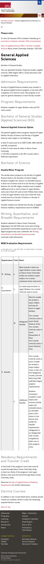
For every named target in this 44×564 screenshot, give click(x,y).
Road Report (27, 522)
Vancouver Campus (30, 544)
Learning (4, 519)
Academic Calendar (30, 519)
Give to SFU (26, 525)
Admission (5, 513)
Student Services (7, 9)
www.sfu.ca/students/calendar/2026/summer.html (21, 41)
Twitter (4, 542)
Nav (39, 15)
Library (25, 516)
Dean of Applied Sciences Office (13, 46)
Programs (5, 516)
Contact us (26, 536)
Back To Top (5, 507)
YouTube (4, 544)
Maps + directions (29, 513)
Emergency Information (27, 529)
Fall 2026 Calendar (7, 21)
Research (5, 522)
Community (5, 525)
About (3, 528)
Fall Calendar (8, 11)
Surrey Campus (28, 542)
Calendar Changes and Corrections (13, 553)
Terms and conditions (9, 556)
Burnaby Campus (29, 539)
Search (39, 3)
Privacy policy (6, 558)
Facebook (5, 539)
